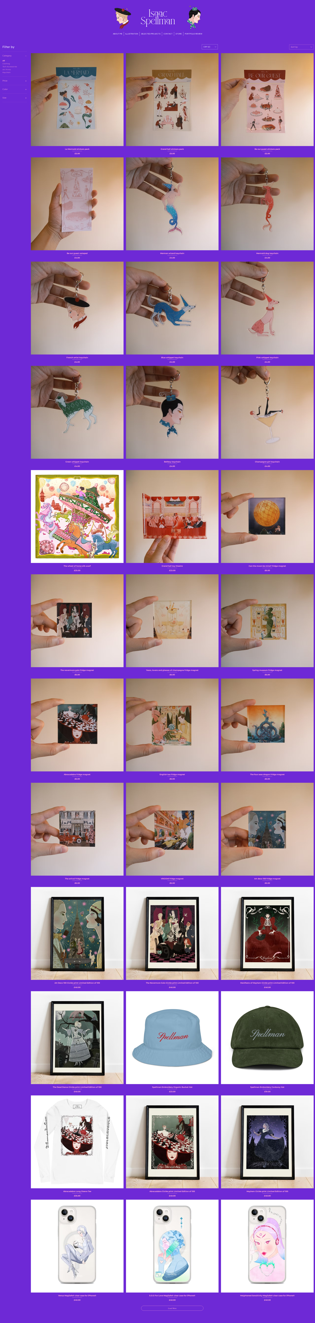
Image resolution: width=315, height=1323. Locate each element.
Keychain (6, 72)
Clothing (6, 64)
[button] (210, 46)
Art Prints (6, 69)
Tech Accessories (9, 66)
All (3, 61)
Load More (172, 1308)
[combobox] (301, 47)
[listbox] (210, 46)
